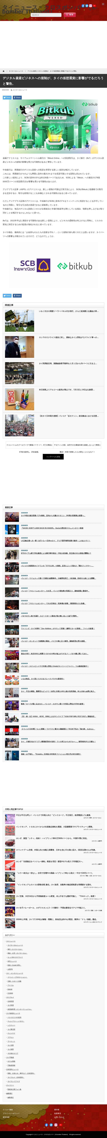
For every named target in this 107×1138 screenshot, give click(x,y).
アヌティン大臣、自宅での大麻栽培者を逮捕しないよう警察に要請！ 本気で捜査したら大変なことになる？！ (77, 446)
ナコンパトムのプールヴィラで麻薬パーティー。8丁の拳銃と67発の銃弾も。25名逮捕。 (30, 446)
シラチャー (11, 1025)
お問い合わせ (59, 1117)
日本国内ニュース (12, 1069)
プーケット (11, 1041)
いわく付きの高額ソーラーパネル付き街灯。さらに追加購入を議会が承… (69, 311)
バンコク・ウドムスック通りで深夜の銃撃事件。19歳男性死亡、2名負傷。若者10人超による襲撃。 (58, 578)
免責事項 (57, 1113)
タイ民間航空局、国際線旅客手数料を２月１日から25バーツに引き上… (68, 363)
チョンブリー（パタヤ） (16, 1021)
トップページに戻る (53, 457)
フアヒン (11, 1037)
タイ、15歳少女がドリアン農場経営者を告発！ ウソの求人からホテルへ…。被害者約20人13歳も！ (58, 742)
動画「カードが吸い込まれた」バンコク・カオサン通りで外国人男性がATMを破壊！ (53, 704)
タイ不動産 (10, 1057)
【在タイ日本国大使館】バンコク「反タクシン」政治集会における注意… (69, 416)
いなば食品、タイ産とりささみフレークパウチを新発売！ (43, 679)
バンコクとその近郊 (14, 1017)
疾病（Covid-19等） (14, 965)
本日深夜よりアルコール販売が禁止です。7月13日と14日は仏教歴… (67, 390)
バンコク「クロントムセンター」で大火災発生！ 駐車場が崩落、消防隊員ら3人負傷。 (53, 603)
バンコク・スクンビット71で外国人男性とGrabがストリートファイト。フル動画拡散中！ (55, 666)
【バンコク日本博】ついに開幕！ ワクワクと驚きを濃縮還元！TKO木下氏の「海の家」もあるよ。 (58, 729)
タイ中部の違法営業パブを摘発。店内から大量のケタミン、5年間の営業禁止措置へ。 (53, 516)
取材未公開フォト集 (14, 1089)
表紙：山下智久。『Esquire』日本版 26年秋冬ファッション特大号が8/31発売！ (51, 754)
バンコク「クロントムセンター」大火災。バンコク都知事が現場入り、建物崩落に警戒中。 (55, 591)
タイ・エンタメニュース (14, 973)
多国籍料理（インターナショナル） (20, 1009)
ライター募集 (8, 1110)
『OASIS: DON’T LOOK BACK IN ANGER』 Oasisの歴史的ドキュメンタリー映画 (52, 528)
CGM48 (10, 993)
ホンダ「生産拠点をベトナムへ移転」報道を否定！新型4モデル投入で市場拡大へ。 (50, 861)
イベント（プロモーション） (17, 977)
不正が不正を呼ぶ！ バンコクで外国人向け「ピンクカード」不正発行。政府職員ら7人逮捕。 (54, 815)
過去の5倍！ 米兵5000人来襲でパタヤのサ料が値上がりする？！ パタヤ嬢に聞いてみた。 (55, 654)
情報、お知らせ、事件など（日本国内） (21, 1073)
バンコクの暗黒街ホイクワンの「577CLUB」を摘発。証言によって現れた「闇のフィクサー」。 (57, 566)
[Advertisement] (53, 44)
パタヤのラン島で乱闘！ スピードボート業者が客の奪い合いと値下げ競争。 (49, 616)
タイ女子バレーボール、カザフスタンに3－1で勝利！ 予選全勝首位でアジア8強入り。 (51, 908)
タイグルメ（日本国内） (16, 1077)
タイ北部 (11, 1045)
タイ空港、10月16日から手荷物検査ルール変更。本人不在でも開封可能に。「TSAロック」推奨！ (56, 896)
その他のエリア (13, 1053)
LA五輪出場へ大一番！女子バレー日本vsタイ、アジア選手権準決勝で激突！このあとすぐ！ (55, 541)
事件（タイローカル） (95, 818)
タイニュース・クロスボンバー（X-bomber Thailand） (51, 1134)
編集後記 (9, 1093)
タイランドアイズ (14, 1081)
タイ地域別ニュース (13, 1013)
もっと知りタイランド (95, 922)
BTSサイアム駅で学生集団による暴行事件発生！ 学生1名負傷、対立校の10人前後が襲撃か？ (56, 553)
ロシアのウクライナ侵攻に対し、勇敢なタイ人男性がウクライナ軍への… (69, 337)
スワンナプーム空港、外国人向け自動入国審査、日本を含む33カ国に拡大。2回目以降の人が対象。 (56, 850)
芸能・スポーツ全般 (96, 910)
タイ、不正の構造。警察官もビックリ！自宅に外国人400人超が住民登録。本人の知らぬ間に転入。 (58, 691)
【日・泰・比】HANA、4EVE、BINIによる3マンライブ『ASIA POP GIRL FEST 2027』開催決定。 (58, 716)
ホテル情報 (11, 1061)
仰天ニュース (12, 961)
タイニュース (10, 941)
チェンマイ (11, 1033)
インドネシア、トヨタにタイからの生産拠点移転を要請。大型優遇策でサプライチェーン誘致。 (55, 827)
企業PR (100, 841)
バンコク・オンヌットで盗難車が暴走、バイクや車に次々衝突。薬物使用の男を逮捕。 (53, 641)
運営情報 (6, 1117)
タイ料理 (11, 1005)
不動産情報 (11, 1065)
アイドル (11, 985)
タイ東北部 (11, 1029)
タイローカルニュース (20, 90)
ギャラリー (10, 1085)
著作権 (56, 1110)
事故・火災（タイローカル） (94, 875)
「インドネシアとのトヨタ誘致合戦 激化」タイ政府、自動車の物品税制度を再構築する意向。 (54, 885)
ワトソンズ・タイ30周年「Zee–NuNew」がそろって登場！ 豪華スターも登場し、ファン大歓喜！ (58, 629)
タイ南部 (11, 1049)
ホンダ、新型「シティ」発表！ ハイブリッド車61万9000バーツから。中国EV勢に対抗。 (52, 838)
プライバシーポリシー (11, 1113)
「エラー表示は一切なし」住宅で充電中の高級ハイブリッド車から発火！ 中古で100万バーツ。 (55, 873)
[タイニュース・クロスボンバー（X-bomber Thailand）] (49, 9)
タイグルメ (10, 997)
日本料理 (11, 1001)
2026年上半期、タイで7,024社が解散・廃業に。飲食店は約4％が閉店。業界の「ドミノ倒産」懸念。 (57, 919)
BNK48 (10, 989)
